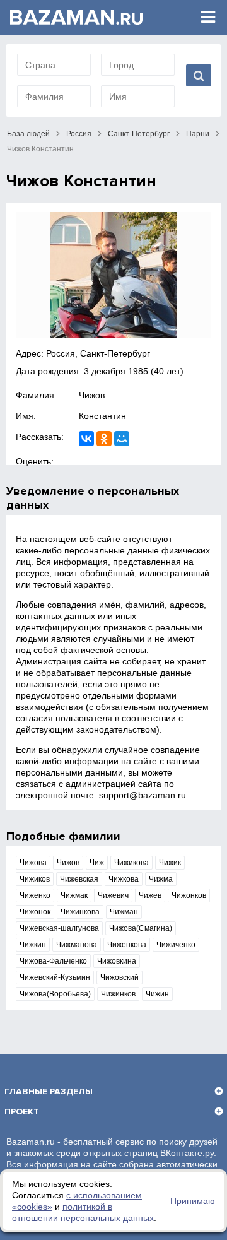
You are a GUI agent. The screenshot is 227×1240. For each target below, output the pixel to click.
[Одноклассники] (104, 438)
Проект (21, 1111)
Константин (102, 416)
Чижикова (131, 862)
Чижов (92, 395)
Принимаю (192, 1201)
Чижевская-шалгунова (59, 928)
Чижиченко (175, 944)
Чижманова (76, 944)
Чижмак (74, 895)
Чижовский (119, 977)
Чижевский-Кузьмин (55, 977)
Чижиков (35, 879)
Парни (197, 133)
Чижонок (35, 911)
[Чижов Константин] (113, 275)
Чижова (33, 862)
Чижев (150, 895)
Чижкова (123, 879)
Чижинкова (80, 911)
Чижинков (118, 993)
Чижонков (189, 895)
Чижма (161, 879)
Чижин (157, 993)
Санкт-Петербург (139, 133)
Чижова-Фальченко (53, 961)
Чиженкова (126, 944)
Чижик (170, 862)
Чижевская (79, 879)
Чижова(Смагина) (140, 928)
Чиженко (35, 895)
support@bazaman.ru (142, 795)
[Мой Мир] (121, 438)
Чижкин (33, 944)
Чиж (97, 862)
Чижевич (113, 895)
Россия (78, 133)
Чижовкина (116, 961)
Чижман (124, 911)
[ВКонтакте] (86, 438)
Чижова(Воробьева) (55, 993)
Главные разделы (48, 1091)
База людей (28, 133)
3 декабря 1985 (116, 371)
